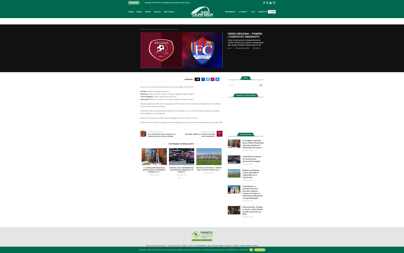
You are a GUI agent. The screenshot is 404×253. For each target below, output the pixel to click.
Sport (148, 12)
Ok (251, 250)
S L (230, 48)
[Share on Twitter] (208, 79)
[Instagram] (267, 2)
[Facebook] (264, 2)
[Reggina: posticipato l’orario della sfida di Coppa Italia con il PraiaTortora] (209, 156)
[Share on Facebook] (203, 79)
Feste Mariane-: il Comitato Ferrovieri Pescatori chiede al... (168, 2)
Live (253, 12)
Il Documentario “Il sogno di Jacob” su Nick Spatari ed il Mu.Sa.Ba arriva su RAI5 (253, 210)
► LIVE (271, 12)
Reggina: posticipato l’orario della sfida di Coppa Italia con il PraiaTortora (251, 173)
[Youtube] (270, 2)
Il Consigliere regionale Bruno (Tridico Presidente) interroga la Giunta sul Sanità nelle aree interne (253, 144)
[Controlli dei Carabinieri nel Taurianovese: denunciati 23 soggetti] (181, 156)
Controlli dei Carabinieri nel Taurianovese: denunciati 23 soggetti (181, 170)
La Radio (243, 12)
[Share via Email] (217, 79)
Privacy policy (259, 250)
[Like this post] (198, 79)
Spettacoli (169, 12)
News (139, 12)
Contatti (262, 12)
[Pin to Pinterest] (212, 79)
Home (131, 12)
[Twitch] (274, 2)
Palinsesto (230, 12)
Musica (157, 12)
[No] (401, 250)
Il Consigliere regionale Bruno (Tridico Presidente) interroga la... (154, 170)
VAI (261, 85)
